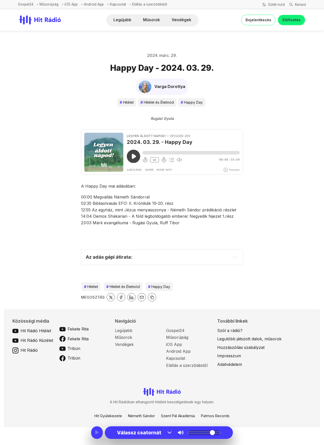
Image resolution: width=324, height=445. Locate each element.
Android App (94, 4)
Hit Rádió (29, 350)
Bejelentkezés (258, 20)
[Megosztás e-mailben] (142, 297)
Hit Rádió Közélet (37, 340)
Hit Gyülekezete (108, 416)
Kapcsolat (118, 4)
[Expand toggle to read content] (235, 257)
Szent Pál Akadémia (178, 416)
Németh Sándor (141, 416)
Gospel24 (25, 4)
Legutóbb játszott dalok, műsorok (249, 338)
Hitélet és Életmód (157, 102)
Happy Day (192, 102)
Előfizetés (291, 20)
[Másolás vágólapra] (152, 297)
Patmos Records (215, 416)
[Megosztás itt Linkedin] (131, 297)
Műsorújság (48, 4)
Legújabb (122, 19)
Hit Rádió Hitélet (36, 330)
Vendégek (181, 19)
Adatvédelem (229, 364)
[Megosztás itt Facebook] (121, 297)
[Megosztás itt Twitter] (111, 297)
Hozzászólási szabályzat (241, 347)
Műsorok (151, 19)
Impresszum (229, 355)
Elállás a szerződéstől (149, 4)
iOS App (71, 4)
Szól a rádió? (229, 330)
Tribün (74, 348)
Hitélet (127, 102)
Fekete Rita (78, 328)
